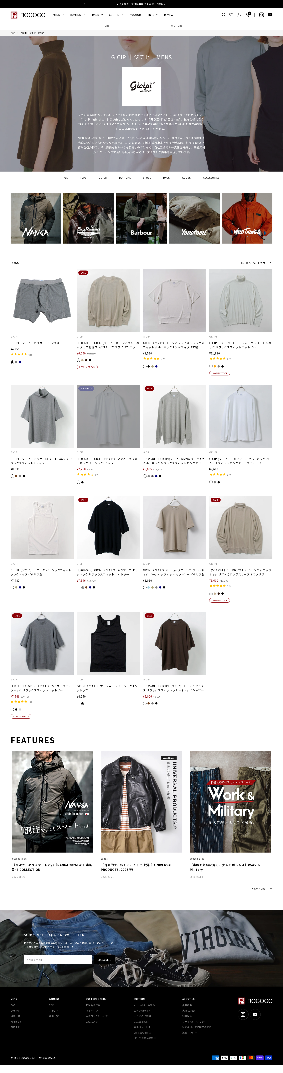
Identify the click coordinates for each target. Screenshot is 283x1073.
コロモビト (17, 1027)
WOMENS (75, 15)
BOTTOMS (125, 177)
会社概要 (187, 1005)
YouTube (16, 1021)
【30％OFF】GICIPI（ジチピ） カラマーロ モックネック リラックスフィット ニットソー (107, 572)
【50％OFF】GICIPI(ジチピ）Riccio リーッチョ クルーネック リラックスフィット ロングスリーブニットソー (174, 461)
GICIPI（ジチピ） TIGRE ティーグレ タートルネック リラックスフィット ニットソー (240, 345)
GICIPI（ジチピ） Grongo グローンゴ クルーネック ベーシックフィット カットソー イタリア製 (173, 572)
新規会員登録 (93, 1005)
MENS (56, 15)
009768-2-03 (197, 858)
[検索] (223, 15)
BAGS (166, 177)
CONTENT (115, 15)
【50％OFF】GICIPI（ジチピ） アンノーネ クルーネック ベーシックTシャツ (107, 461)
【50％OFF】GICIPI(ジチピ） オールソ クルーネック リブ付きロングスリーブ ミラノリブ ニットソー (108, 345)
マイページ (92, 1010)
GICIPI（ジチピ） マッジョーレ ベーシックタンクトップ (107, 688)
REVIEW (168, 15)
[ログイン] (239, 15)
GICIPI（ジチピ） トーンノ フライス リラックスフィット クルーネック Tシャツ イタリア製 (173, 345)
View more (258, 888)
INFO (151, 15)
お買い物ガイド (142, 1010)
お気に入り (92, 1021)
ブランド (15, 1010)
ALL (66, 177)
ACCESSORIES (211, 177)
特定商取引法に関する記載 (196, 1027)
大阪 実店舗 (188, 1010)
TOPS (83, 177)
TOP (13, 32)
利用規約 (187, 1016)
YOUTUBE (136, 15)
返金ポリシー (189, 1032)
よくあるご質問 (142, 1016)
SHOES (147, 177)
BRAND (95, 15)
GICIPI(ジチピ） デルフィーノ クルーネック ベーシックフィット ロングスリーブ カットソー (240, 461)
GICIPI (14, 336)
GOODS (186, 177)
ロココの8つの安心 (144, 1005)
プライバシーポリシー (194, 1021)
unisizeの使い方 (143, 1032)
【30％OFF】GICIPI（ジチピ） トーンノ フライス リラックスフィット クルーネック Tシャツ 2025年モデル (173, 688)
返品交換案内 (141, 1021)
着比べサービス (142, 1027)
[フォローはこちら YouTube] (270, 15)
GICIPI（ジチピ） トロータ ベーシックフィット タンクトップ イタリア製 (41, 572)
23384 (104, 858)
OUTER (103, 177)
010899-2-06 (19, 858)
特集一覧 (15, 1016)
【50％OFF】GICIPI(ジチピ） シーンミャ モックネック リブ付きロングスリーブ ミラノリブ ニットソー (240, 572)
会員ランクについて (97, 1016)
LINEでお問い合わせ (145, 1037)
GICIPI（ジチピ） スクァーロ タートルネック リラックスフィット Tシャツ (41, 461)
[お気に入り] (231, 15)
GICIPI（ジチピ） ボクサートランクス (35, 343)
